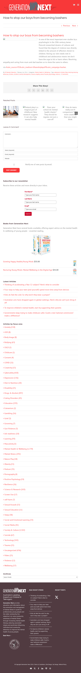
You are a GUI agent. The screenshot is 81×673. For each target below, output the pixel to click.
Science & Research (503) (14, 489)
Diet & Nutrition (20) (13, 383)
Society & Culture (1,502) (14, 530)
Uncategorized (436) (12, 550)
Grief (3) (7, 418)
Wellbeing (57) (10, 565)
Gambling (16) (10, 413)
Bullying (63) (9, 342)
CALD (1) (7, 347)
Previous (66, 25)
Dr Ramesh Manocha (10, 72)
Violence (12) (9, 560)
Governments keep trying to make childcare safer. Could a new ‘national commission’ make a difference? (39, 641)
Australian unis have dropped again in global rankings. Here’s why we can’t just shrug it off (40, 622)
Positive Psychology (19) (14, 479)
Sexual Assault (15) (12, 504)
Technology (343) (11, 540)
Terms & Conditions (39, 664)
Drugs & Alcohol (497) (13, 393)
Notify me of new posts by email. (38, 164)
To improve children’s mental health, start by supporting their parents (32, 308)
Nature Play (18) (10, 459)
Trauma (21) (9, 545)
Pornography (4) (10, 474)
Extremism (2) (10, 408)
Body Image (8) (10, 337)
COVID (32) (8, 362)
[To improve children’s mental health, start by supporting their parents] (10, 112)
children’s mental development (22, 74)
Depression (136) (11, 378)
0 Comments (64, 74)
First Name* (29, 192)
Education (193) (10, 403)
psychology (52, 74)
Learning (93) (9, 438)
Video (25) (8, 555)
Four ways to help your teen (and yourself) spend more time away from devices (36, 289)
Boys (66, 72)
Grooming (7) (9, 423)
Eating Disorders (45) (13, 398)
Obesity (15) (9, 464)
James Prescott (44, 74)
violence (57, 74)
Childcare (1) (9, 352)
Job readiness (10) (11, 433)
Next (74, 25)
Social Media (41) (11, 525)
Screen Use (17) (10, 494)
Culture (33, 74)
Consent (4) (9, 357)
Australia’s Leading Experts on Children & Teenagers (12, 597)
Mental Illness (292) (12, 454)
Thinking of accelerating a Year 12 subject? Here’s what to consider (31, 284)
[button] (4, 113)
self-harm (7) (9, 499)
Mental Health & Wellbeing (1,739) (18, 449)
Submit (28, 214)
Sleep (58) (8, 515)
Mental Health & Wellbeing (42, 72)
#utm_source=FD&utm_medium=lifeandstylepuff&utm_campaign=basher (36, 67)
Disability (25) (10, 388)
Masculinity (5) (10, 444)
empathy (37, 74)
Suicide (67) (9, 535)
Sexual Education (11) (13, 510)
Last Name (28, 199)
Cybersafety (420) (11, 373)
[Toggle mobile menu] (78, 5)
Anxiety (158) (9, 327)
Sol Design (55, 664)
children (11, 74)
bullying (70, 72)
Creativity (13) (10, 367)
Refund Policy (62, 664)
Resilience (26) (10, 484)
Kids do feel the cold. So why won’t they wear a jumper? (27, 295)
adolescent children (59, 72)
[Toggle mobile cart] (74, 5)
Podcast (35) (9, 469)
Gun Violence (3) (11, 428)
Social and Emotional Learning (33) (18, 520)
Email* (27, 206)
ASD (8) (7, 332)
